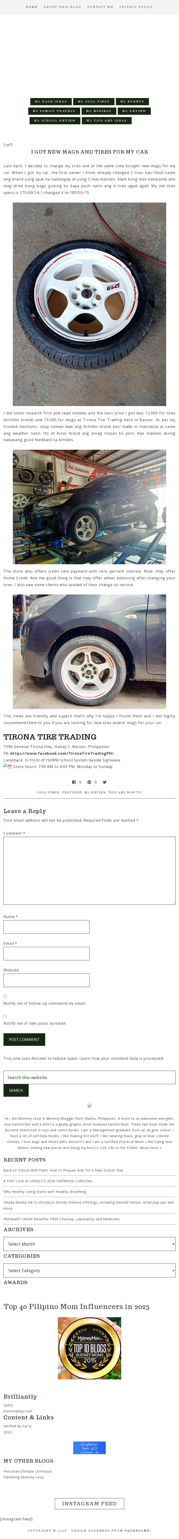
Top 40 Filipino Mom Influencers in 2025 (76, 1306)
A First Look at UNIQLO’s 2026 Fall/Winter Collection (48, 1181)
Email (10, 943)
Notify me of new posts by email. (34, 1023)
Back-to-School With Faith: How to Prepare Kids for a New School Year (63, 1170)
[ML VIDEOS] (141, 120)
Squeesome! (138, 1530)
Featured (72, 792)
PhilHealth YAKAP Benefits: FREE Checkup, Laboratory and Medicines (61, 1219)
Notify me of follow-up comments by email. (44, 1003)
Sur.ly (26, 1426)
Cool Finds (48, 792)
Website (11, 970)
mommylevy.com (17, 1411)
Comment (14, 833)
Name (10, 916)
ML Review (95, 792)
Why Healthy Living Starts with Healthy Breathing (44, 1191)
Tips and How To (125, 792)
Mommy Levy (89, 53)
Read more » (151, 1147)
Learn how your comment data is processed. (121, 1058)
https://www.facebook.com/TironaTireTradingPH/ (62, 753)
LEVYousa (43, 1471)
